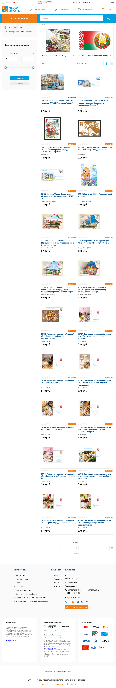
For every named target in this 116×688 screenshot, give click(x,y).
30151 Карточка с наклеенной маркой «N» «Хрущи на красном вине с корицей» (94, 336)
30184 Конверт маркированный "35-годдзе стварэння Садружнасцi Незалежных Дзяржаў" (93, 103)
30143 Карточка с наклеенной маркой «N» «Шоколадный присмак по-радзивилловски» (94, 523)
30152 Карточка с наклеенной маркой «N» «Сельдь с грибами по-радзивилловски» (57, 336)
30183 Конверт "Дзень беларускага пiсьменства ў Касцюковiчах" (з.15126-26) (58, 196)
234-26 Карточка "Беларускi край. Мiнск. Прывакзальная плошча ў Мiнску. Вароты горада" (92, 289)
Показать (19, 78)
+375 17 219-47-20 (83, 3)
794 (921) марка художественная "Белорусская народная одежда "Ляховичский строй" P (55, 149)
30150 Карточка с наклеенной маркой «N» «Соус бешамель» (57, 382)
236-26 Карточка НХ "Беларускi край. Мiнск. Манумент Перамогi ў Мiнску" (94, 242)
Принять (45, 684)
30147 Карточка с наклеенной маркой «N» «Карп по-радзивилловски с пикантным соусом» (94, 429)
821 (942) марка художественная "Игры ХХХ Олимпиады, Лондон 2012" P (95, 148)
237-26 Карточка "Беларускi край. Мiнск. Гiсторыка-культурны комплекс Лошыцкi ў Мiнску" (58, 243)
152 (111, 548)
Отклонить (58, 684)
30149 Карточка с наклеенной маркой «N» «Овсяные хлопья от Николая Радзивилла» (94, 383)
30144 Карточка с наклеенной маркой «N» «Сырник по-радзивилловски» (57, 522)
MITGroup (68, 671)
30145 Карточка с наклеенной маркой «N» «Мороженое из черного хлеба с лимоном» (94, 476)
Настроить (71, 684)
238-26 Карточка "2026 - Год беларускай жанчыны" (95, 195)
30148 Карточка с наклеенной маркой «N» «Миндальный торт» (57, 428)
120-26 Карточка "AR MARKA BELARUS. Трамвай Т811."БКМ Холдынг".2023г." (57, 102)
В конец (77, 554)
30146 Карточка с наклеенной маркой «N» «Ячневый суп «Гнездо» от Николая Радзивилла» (58, 476)
